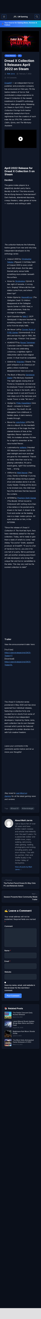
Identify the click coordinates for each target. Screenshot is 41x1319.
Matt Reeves (22, 473)
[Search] (37, 16)
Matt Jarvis (11, 74)
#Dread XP (15, 808)
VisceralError (26, 297)
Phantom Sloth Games (26, 498)
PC (20, 55)
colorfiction (20, 422)
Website (7, 972)
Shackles (20, 362)
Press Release (10, 55)
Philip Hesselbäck (23, 403)
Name (7, 950)
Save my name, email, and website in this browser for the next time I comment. (19, 987)
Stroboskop (20, 281)
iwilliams (23, 447)
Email (7, 961)
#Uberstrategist (27, 808)
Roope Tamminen (27, 342)
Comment (8, 926)
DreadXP (8, 83)
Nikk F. (25, 316)
